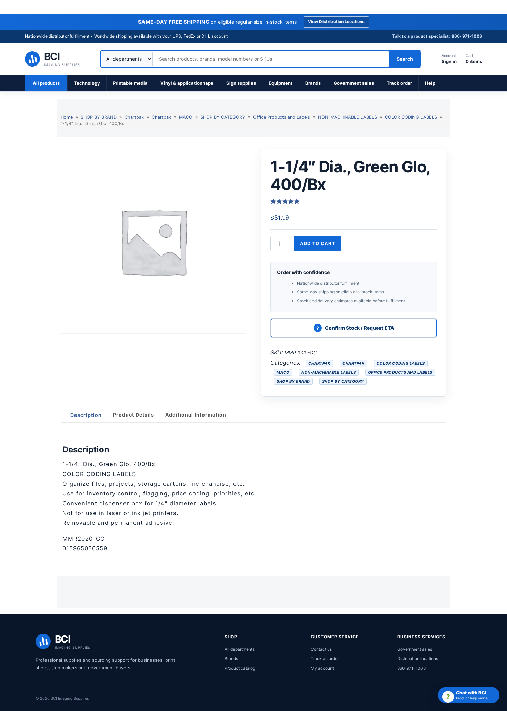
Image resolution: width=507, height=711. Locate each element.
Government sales (354, 83)
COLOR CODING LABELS (411, 117)
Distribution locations (417, 658)
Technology (87, 83)
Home (67, 117)
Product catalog (240, 668)
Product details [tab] (133, 415)
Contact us (321, 649)
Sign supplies (241, 83)
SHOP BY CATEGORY (222, 117)
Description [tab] (86, 415)
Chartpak (134, 117)
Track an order (325, 658)
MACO (185, 117)
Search (405, 59)
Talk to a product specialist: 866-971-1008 (437, 36)
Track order (399, 83)
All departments (240, 649)
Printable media (130, 83)
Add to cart (317, 243)
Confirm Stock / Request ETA (359, 328)
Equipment (280, 83)
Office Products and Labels (281, 117)
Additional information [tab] (195, 415)
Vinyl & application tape (186, 83)
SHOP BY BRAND (99, 117)
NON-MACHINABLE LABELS (347, 117)
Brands (313, 83)
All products (46, 83)
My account (322, 668)
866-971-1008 (411, 668)
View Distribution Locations (336, 21)
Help (430, 83)
